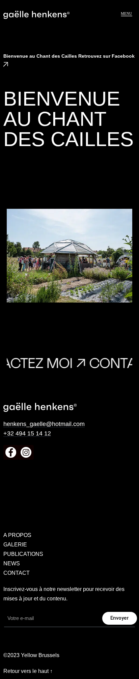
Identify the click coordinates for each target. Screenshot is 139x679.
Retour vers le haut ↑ (28, 671)
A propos (17, 535)
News (11, 563)
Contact (16, 573)
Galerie (15, 544)
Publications (23, 554)
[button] (126, 14)
